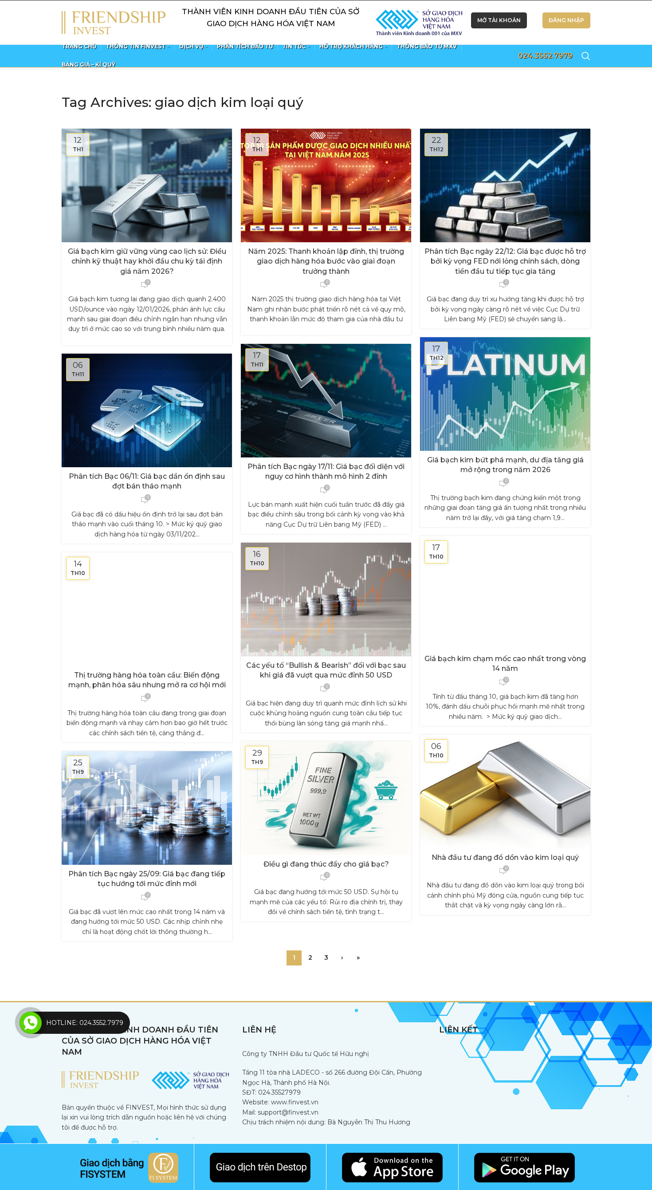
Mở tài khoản (499, 20)
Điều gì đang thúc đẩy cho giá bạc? (326, 864)
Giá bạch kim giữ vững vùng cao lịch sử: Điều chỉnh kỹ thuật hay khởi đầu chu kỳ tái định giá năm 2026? (147, 261)
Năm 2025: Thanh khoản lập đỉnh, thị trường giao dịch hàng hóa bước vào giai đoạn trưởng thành (326, 261)
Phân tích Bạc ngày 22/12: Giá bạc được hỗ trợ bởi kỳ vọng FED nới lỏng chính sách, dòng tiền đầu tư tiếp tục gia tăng (505, 261)
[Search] (586, 56)
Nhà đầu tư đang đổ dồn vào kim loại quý (505, 857)
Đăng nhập (566, 20)
